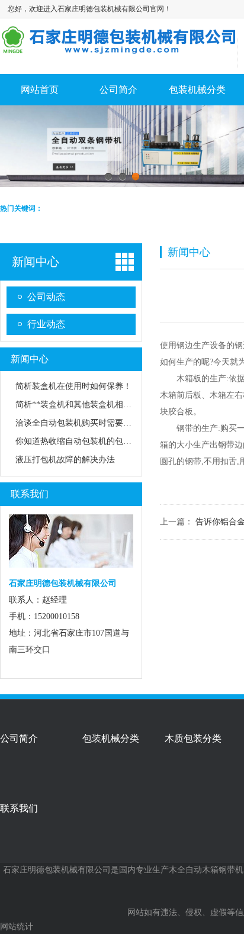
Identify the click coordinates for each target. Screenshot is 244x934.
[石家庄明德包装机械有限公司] (118, 50)
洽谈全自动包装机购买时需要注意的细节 (90, 422)
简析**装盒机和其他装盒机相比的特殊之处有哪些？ (110, 404)
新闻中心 (35, 261)
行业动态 (46, 324)
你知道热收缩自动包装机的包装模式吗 (85, 441)
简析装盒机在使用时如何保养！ (73, 386)
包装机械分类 (197, 90)
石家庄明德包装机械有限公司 (57, 869)
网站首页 (40, 90)
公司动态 (46, 297)
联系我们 (30, 494)
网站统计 (16, 926)
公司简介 (118, 90)
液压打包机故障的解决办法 (65, 459)
